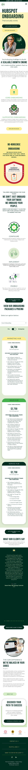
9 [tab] (18, 621)
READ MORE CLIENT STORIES (14, 627)
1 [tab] (5, 621)
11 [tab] (21, 621)
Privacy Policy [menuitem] (18, 761)
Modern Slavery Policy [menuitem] (13, 763)
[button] (26, 3)
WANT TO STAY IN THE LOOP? (13, 752)
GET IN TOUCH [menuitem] (18, 0)
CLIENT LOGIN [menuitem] (9, 0)
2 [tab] (6, 621)
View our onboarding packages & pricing (14, 307)
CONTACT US (13, 741)
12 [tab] (23, 621)
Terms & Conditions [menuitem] (9, 761)
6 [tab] (13, 621)
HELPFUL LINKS (13, 747)
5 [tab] (11, 621)
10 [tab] (20, 621)
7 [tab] (15, 621)
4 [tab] (10, 621)
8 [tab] (16, 621)
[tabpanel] (14, 584)
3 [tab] (8, 621)
